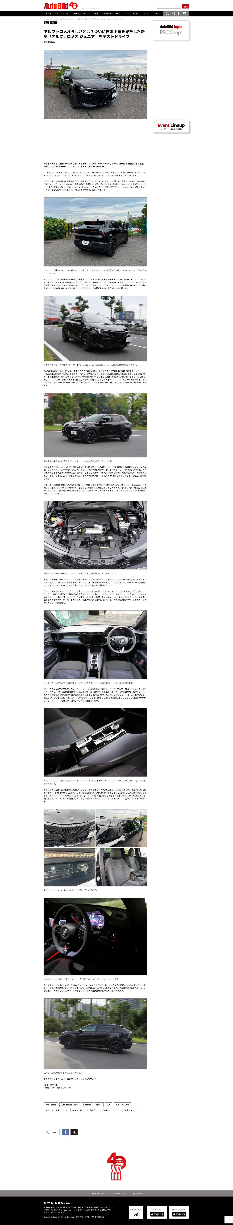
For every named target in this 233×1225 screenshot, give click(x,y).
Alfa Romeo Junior (69, 1104)
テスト (65, 13)
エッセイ (157, 13)
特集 (96, 13)
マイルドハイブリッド (109, 1110)
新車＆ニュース (52, 13)
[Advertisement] (95, 142)
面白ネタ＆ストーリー (81, 13)
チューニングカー (132, 13)
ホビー (146, 13)
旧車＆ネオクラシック (111, 13)
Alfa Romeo (51, 1104)
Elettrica (87, 1104)
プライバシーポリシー (99, 1193)
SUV (46, 23)
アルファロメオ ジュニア (56, 1110)
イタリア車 (77, 1110)
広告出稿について (120, 1193)
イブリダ (91, 1110)
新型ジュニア (130, 1110)
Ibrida (99, 1104)
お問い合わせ (137, 1193)
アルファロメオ (122, 1104)
